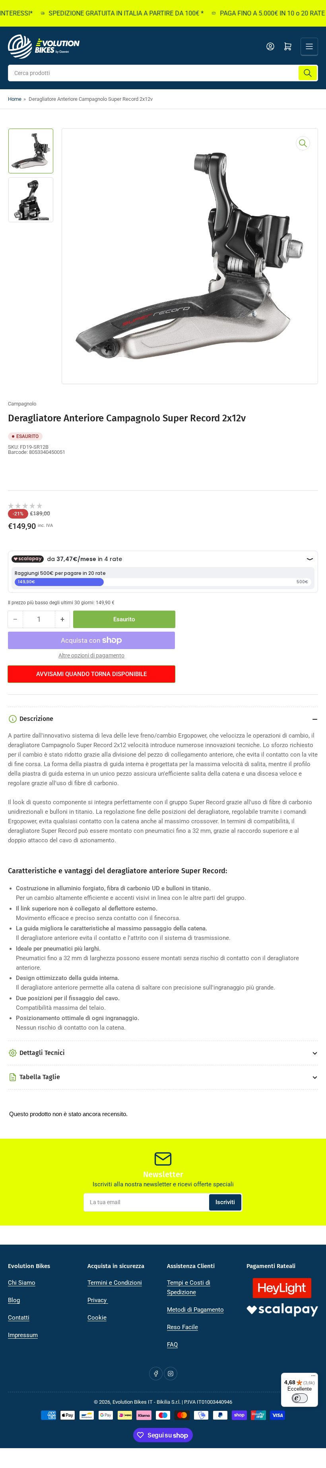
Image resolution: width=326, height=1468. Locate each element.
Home (14, 99)
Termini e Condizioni (114, 1282)
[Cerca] (307, 73)
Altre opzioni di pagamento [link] (91, 655)
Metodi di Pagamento (195, 1309)
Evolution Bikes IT (133, 1402)
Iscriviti (225, 1202)
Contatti (18, 1317)
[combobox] (163, 73)
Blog (14, 1300)
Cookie (97, 1317)
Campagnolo (22, 404)
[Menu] (313, 1377)
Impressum (23, 1335)
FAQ (172, 1344)
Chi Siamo (21, 1282)
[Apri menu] (309, 46)
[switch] (300, 1398)
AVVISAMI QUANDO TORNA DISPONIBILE (91, 674)
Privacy (97, 1300)
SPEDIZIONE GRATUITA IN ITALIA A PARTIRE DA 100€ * (115, 13)
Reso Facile (182, 1327)
